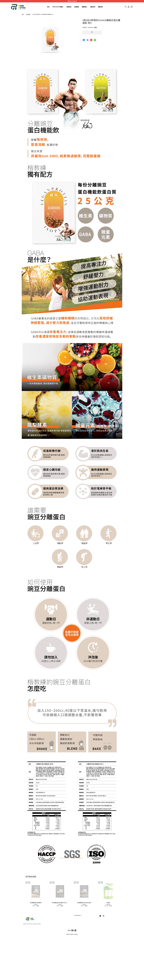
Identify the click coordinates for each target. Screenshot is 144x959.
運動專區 (84, 6)
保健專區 (76, 6)
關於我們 (92, 6)
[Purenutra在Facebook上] (100, 916)
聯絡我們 (100, 6)
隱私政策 (72, 934)
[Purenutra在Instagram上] (103, 916)
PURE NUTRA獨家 (57, 6)
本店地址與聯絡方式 (77, 915)
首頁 (48, 6)
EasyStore (39, 923)
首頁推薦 (28, 14)
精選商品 (69, 6)
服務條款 (68, 934)
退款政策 (76, 934)
